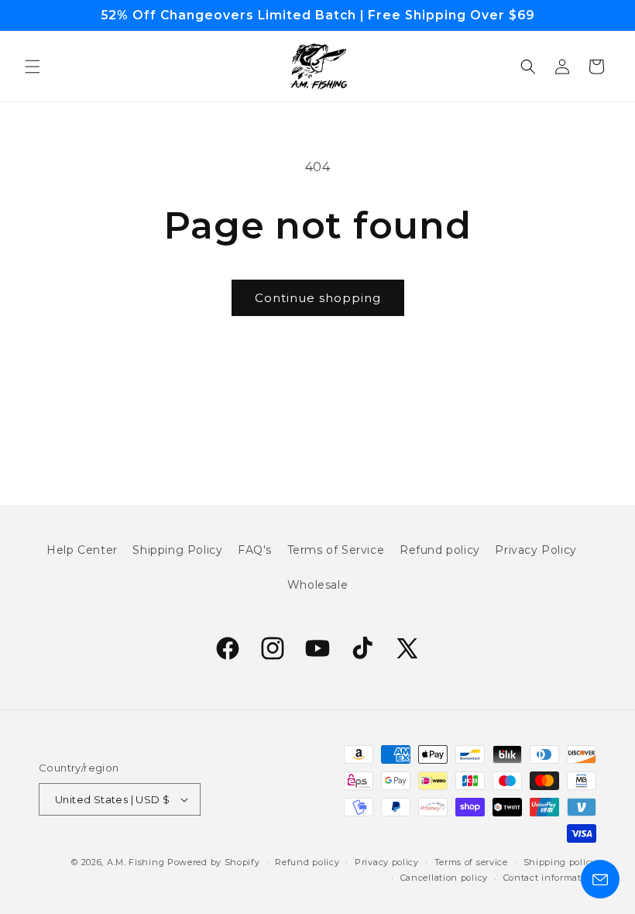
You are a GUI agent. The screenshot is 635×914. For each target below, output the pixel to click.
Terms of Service (336, 550)
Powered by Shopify (213, 862)
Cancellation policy (444, 877)
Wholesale (317, 585)
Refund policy (440, 550)
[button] (32, 67)
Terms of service (471, 862)
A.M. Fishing (135, 862)
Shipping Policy (177, 550)
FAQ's (255, 550)
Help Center (82, 550)
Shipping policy (560, 862)
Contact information (549, 877)
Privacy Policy (535, 550)
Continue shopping (318, 297)
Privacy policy (387, 862)
